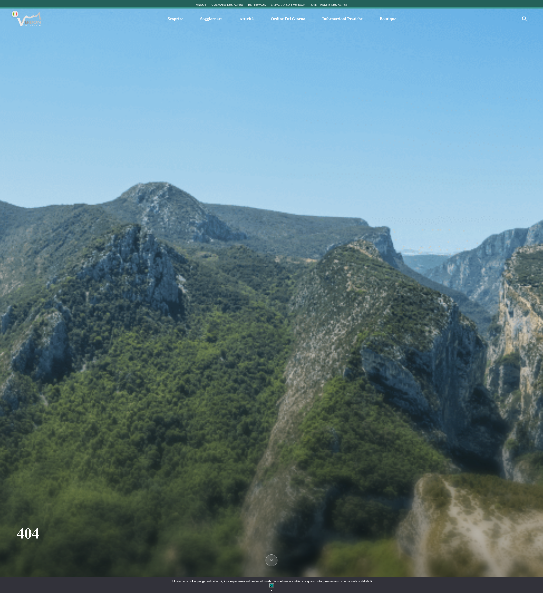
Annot (201, 4)
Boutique (388, 19)
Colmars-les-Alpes (227, 4)
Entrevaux (257, 4)
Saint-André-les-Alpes (329, 4)
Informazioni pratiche (342, 19)
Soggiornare (211, 19)
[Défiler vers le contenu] (271, 559)
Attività (246, 19)
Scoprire (175, 19)
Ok (271, 585)
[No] (271, 590)
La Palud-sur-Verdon (288, 4)
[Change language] (15, 14)
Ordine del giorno (288, 19)
